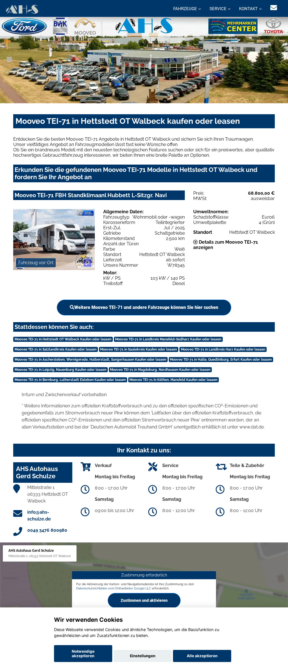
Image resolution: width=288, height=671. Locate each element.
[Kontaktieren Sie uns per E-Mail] (273, 8)
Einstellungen (142, 656)
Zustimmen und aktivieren (144, 600)
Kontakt (248, 8)
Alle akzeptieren (202, 656)
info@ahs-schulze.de (39, 516)
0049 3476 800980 (47, 530)
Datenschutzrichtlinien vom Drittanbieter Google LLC (113, 588)
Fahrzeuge (185, 8)
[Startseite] (21, 9)
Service (218, 8)
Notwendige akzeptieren (83, 653)
